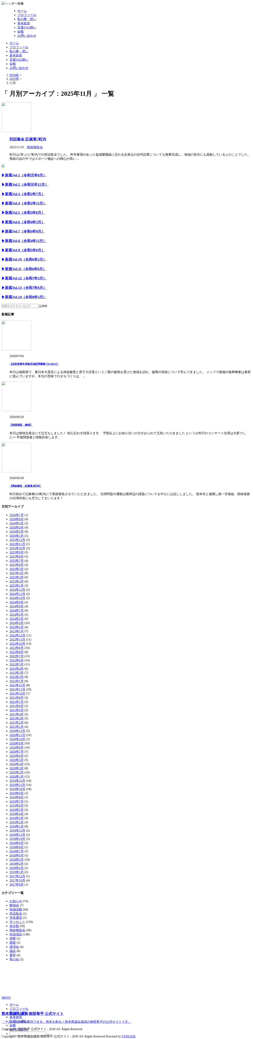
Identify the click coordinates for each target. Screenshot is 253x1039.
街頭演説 (15, 934)
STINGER (128, 1036)
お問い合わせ (26, 35)
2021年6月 (16, 706)
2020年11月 (17, 735)
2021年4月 (16, 714)
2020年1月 (16, 776)
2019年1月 (16, 826)
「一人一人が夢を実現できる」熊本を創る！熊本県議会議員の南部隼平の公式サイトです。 (66, 1021)
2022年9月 (16, 647)
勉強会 (14, 905)
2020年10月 (17, 739)
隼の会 (14, 959)
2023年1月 (16, 631)
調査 (12, 942)
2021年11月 (17, 689)
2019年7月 (16, 801)
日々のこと (17, 922)
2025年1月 (16, 585)
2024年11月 (17, 594)
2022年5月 (16, 664)
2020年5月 (16, 760)
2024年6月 (16, 614)
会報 (20, 31)
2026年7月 (16, 515)
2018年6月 (16, 855)
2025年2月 (16, 581)
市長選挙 (15, 917)
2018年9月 (16, 843)
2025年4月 (16, 573)
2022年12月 (17, 635)
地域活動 (15, 909)
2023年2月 (16, 627)
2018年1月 (16, 872)
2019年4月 (16, 814)
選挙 (12, 955)
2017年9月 (16, 884)
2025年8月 (16, 556)
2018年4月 (16, 863)
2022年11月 (17, 639)
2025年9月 (16, 552)
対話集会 (15, 913)
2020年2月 (16, 772)
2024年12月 (17, 589)
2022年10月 (17, 643)
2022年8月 (16, 652)
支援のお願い (26, 27)
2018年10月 (17, 838)
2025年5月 (16, 569)
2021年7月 (16, 701)
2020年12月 (17, 731)
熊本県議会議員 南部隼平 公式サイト (33, 1014)
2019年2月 (16, 822)
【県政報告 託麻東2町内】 (25, 485)
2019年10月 (17, 789)
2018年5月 (16, 859)
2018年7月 (16, 851)
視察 (12, 938)
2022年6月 (16, 660)
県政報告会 (35, 147)
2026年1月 (16, 535)
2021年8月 (16, 697)
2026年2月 (16, 531)
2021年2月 (16, 722)
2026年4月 (16, 527)
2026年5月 (16, 523)
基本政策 (23, 23)
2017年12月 (17, 876)
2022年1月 (16, 681)
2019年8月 (16, 797)
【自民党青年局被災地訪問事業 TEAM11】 (34, 363)
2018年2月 (16, 868)
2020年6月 (16, 755)
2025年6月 (16, 564)
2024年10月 (17, 598)
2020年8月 (16, 747)
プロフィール (26, 15)
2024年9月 (16, 602)
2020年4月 (16, 764)
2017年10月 (17, 880)
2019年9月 (16, 793)
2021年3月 (16, 718)
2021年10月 (17, 693)
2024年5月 (16, 618)
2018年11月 (17, 834)
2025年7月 (16, 560)
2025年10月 (17, 548)
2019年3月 (16, 818)
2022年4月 (16, 668)
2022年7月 (16, 656)
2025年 (14, 78)
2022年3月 (16, 672)
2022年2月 (16, 677)
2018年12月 (17, 830)
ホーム (22, 10)
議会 (12, 951)
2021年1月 (16, 726)
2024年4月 (16, 623)
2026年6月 (16, 519)
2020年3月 (16, 768)
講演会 (14, 946)
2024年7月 (16, 610)
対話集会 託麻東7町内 (27, 139)
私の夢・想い (26, 19)
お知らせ (15, 901)
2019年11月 (17, 785)
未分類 (14, 926)
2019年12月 (17, 780)
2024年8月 (16, 606)
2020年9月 (16, 743)
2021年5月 (16, 710)
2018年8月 (16, 847)
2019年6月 (16, 805)
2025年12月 (17, 540)
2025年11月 (17, 544)
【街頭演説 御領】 (21, 424)
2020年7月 (16, 751)
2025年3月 (16, 577)
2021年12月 (17, 685)
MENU (6, 997)
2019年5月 (16, 809)
